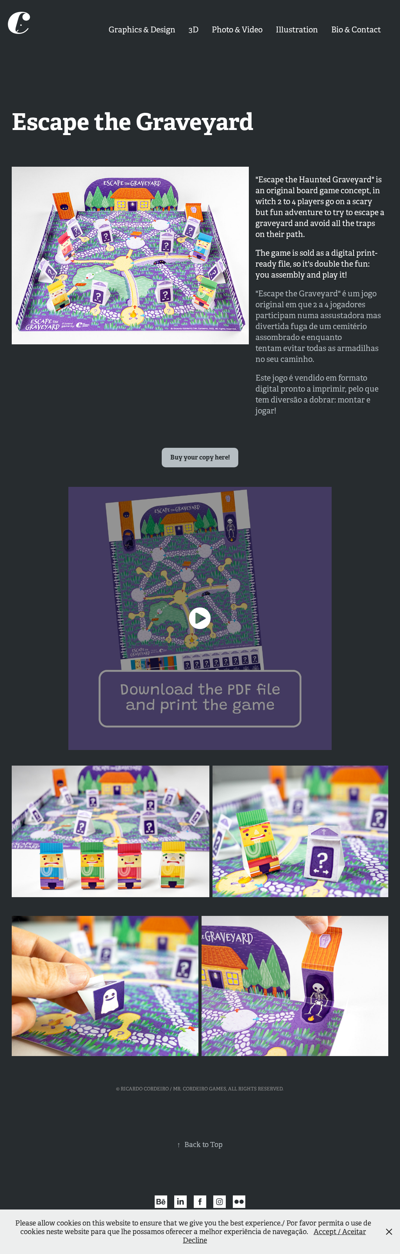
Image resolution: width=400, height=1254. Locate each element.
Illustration (297, 30)
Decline (195, 1240)
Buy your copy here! (200, 457)
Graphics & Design (142, 30)
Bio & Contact (356, 30)
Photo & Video (237, 30)
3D (193, 30)
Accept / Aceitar (340, 1231)
